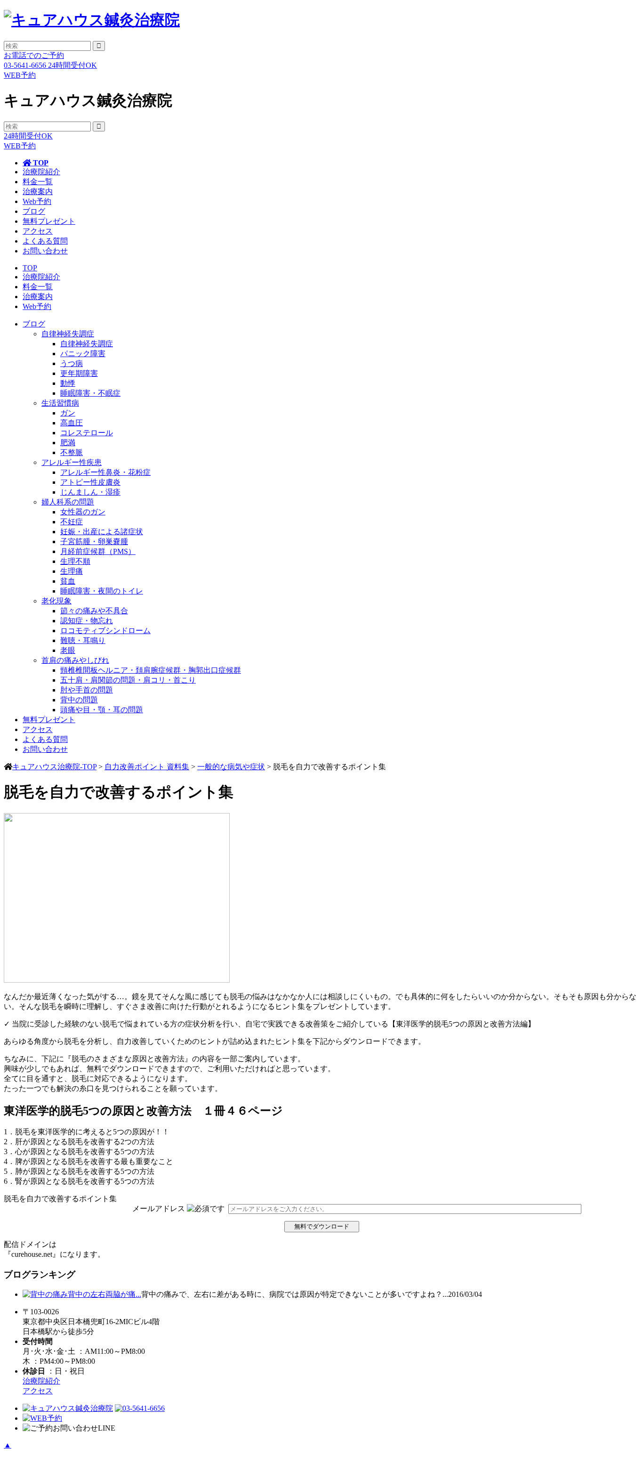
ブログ (34, 211)
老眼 (67, 650)
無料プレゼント (49, 221)
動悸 (67, 383)
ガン (67, 413)
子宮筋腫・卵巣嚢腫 (94, 541)
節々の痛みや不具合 (94, 611)
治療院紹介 (41, 172)
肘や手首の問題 (86, 690)
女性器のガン (82, 512)
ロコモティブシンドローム (105, 631)
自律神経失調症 (67, 334)
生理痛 (71, 571)
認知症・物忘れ (86, 621)
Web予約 (37, 201)
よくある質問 (45, 241)
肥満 (67, 443)
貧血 (67, 581)
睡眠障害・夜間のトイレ (101, 591)
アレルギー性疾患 (71, 462)
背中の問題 (79, 700)
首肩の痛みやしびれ (75, 660)
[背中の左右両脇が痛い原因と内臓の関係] (45, 1294)
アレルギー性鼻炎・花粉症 (105, 472)
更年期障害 (79, 373)
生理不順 (75, 561)
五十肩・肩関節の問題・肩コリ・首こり (128, 680)
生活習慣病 (60, 403)
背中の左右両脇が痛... (104, 1294)
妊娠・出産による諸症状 (101, 532)
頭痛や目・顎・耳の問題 (101, 710)
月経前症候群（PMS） (98, 551)
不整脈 (71, 452)
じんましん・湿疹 (90, 492)
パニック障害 (82, 354)
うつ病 (71, 363)
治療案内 (38, 191)
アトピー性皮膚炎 (90, 482)
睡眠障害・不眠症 (90, 393)
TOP (39, 162)
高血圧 (71, 423)
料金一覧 (38, 182)
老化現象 (56, 601)
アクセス (38, 231)
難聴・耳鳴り (82, 640)
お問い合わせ (45, 251)
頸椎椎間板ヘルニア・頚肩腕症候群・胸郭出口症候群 (150, 670)
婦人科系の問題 (67, 502)
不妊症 (71, 522)
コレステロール (86, 433)
